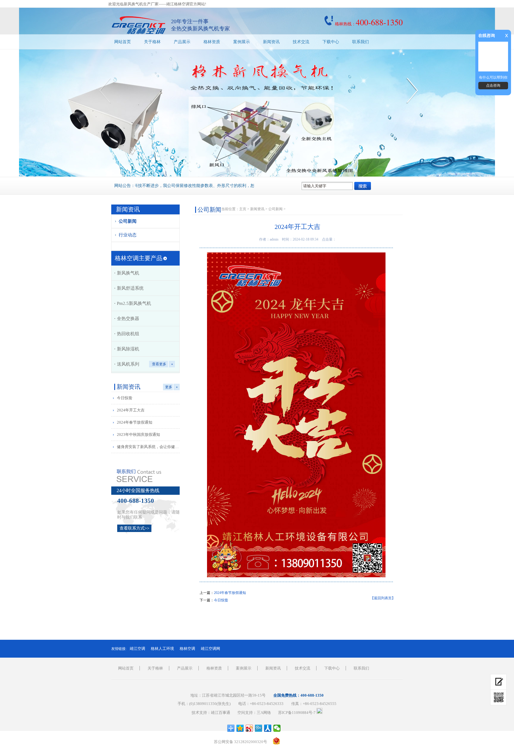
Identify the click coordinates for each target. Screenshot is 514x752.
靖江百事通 (220, 712)
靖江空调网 (210, 648)
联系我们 (360, 42)
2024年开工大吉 (131, 410)
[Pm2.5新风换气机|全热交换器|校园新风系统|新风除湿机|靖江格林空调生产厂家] (139, 25)
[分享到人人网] (268, 728)
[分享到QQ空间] (240, 728)
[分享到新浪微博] (249, 728)
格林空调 (187, 648)
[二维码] (498, 697)
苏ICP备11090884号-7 (297, 712)
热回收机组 (128, 333)
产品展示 (182, 42)
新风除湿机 (128, 349)
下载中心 (330, 42)
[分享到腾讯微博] (258, 728)
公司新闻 (128, 221)
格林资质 (211, 42)
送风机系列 (128, 364)
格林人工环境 (162, 648)
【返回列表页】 (382, 598)
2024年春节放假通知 (134, 422)
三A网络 (264, 712)
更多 (168, 387)
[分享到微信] (277, 728)
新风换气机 (128, 273)
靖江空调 (137, 648)
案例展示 (241, 42)
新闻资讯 (271, 42)
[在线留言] (498, 682)
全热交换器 (128, 318)
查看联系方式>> (134, 528)
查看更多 (159, 364)
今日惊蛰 (124, 398)
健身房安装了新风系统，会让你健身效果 (149, 446)
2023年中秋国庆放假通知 (138, 434)
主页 (242, 209)
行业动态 (128, 235)
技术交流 (301, 42)
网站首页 (122, 42)
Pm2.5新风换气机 (134, 303)
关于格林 (152, 42)
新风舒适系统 (130, 288)
